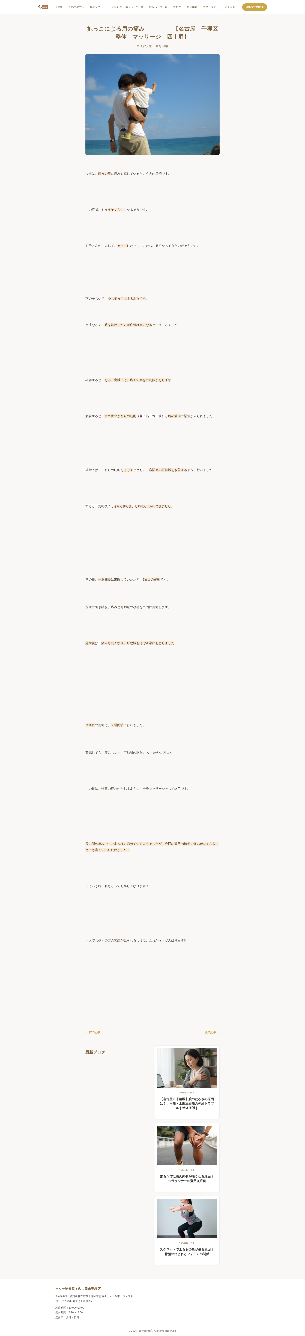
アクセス (230, 6)
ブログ (177, 6)
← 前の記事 (92, 1032)
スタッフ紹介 (211, 6)
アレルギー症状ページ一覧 (127, 6)
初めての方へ (76, 6)
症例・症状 (162, 46)
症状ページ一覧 (158, 6)
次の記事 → (212, 1032)
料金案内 (192, 6)
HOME (59, 6)
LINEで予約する (255, 6)
